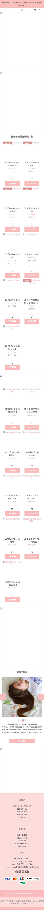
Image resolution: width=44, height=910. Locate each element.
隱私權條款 (22, 846)
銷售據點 (22, 817)
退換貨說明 (22, 840)
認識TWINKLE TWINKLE (22, 806)
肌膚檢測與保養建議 (22, 843)
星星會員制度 (22, 809)
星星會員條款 (22, 811)
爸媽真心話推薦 (22, 814)
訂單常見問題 (22, 835)
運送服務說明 (22, 838)
